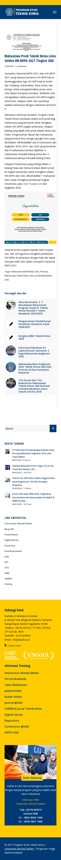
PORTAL (9, 584)
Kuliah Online (13, 697)
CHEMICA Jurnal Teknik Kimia (23, 709)
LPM (7, 556)
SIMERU (8, 578)
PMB (7, 573)
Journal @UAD (14, 703)
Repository (12, 720)
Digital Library (11, 540)
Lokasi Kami (14, 645)
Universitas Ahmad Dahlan (19, 848)
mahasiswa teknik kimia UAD (25, 271)
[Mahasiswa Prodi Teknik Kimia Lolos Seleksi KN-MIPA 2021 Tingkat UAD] (26, 40)
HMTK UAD (12, 732)
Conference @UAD (17, 726)
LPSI (7, 567)
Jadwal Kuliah (13, 691)
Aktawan (23, 66)
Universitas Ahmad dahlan (22, 673)
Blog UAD (9, 529)
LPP (6, 562)
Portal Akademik (15, 679)
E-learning (10, 545)
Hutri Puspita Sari (32, 183)
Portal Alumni (11, 534)
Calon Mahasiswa (16, 685)
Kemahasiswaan (13, 551)
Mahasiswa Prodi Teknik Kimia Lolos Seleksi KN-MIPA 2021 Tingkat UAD (30, 58)
